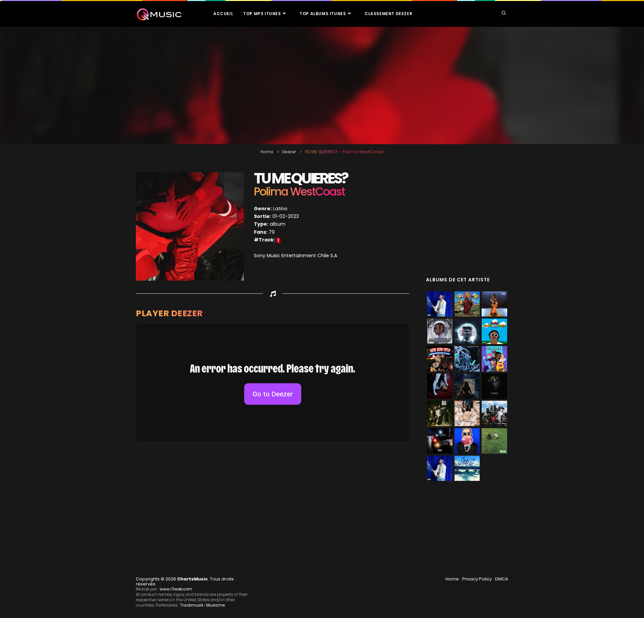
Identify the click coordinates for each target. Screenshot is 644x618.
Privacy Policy (477, 579)
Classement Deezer (388, 13)
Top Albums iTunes (323, 13)
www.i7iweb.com (176, 589)
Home (267, 152)
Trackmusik (191, 605)
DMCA (501, 579)
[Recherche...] (503, 13)
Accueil (223, 13)
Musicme (215, 605)
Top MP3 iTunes (262, 13)
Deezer (289, 152)
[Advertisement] (322, 85)
